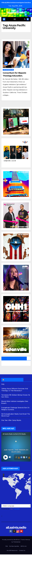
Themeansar (16, 542)
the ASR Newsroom (8, 69)
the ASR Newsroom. (13, 380)
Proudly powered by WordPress (11, 539)
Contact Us (22, 550)
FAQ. (3, 384)
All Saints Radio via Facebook (14, 358)
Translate (16, 509)
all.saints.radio (16, 12)
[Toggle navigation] (15, 19)
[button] (25, 19)
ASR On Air (24, 546)
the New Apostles (14, 546)
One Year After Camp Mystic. (11, 420)
